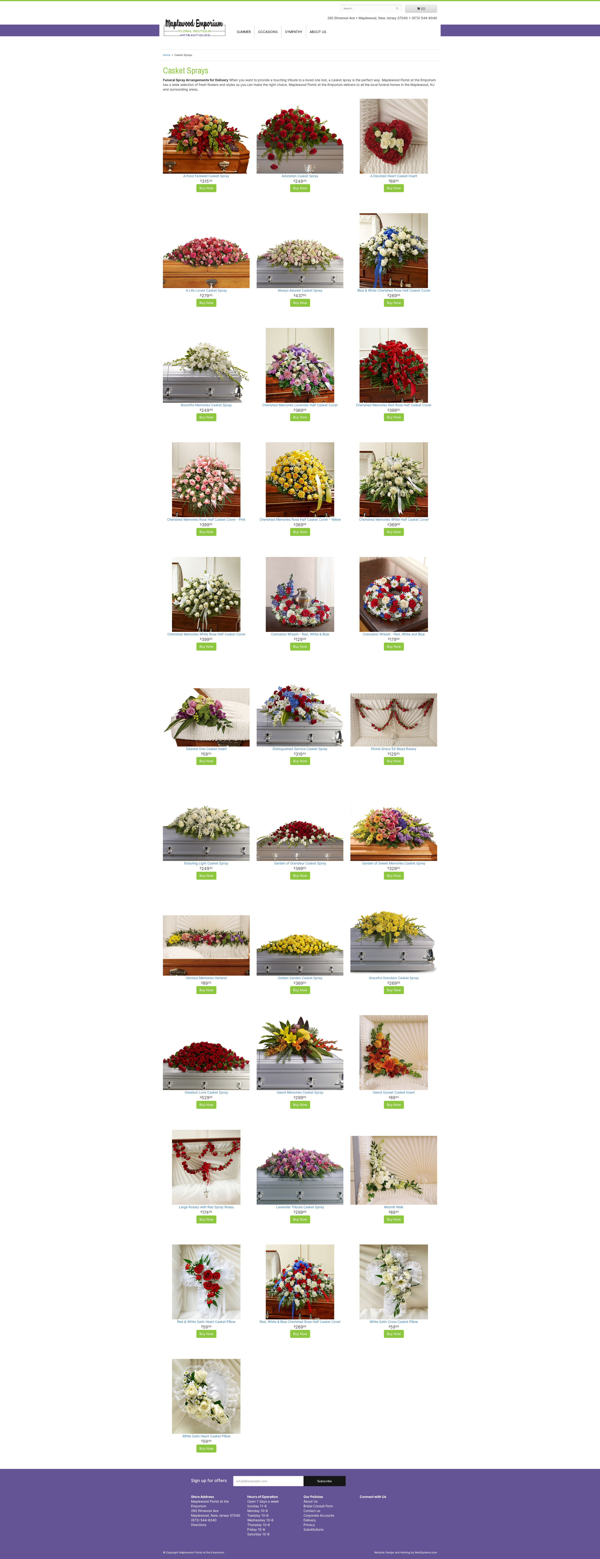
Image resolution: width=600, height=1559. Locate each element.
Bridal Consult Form (318, 1506)
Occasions (268, 32)
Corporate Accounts (319, 1515)
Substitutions (313, 1529)
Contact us (312, 1511)
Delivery (310, 1520)
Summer (244, 32)
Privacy (309, 1525)
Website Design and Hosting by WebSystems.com (405, 1552)
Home (166, 55)
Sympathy (293, 32)
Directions (198, 1525)
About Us (311, 1501)
